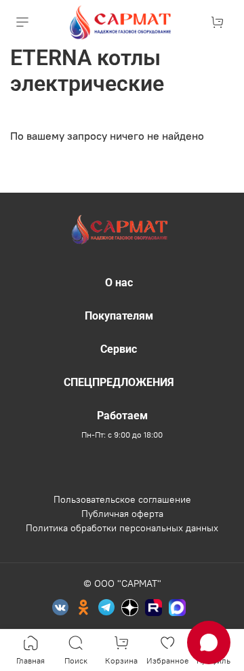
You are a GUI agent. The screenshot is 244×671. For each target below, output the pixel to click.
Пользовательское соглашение (122, 499)
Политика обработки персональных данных (122, 528)
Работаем (122, 415)
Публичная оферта (122, 513)
